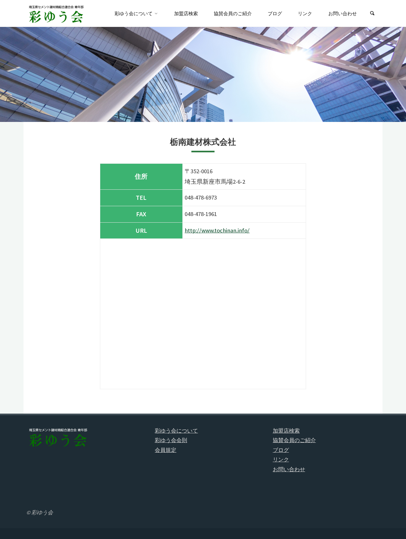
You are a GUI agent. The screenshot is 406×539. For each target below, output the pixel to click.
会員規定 (165, 450)
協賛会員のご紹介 (294, 440)
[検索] (372, 13)
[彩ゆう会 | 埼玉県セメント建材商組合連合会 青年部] (56, 13)
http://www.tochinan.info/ (217, 230)
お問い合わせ (289, 469)
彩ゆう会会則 (171, 440)
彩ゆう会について (176, 430)
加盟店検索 (286, 430)
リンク (281, 459)
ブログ (281, 450)
